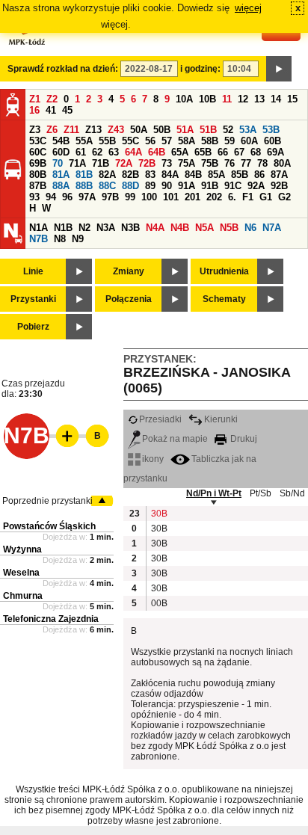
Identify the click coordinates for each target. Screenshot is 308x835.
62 (97, 152)
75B (209, 163)
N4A (155, 227)
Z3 (34, 129)
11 (227, 99)
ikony (153, 459)
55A (84, 141)
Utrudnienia (224, 271)
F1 (247, 197)
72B (146, 163)
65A (179, 152)
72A (123, 163)
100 (149, 197)
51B (208, 129)
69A (275, 152)
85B (239, 174)
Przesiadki (160, 419)
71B (100, 163)
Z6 (52, 129)
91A (186, 185)
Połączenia (128, 299)
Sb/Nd (292, 493)
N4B (179, 227)
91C (232, 185)
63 (113, 152)
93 (34, 197)
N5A (204, 227)
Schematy (224, 299)
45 (67, 110)
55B (107, 141)
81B (84, 174)
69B (37, 163)
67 (239, 152)
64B (156, 152)
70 (57, 163)
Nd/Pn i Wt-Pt (213, 493)
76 (229, 163)
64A (133, 152)
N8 (60, 238)
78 (262, 163)
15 (292, 99)
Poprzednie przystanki (47, 501)
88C (107, 185)
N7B (38, 238)
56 (150, 141)
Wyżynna (22, 549)
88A (61, 185)
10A (184, 99)
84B (193, 174)
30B (158, 513)
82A (107, 174)
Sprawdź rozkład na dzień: (62, 69)
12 (243, 99)
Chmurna (23, 596)
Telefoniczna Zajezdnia (51, 619)
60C (37, 152)
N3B (130, 227)
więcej (248, 7)
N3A (105, 227)
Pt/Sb (260, 493)
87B (37, 185)
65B (203, 152)
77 (246, 163)
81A (61, 174)
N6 (250, 227)
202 (214, 197)
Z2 (52, 99)
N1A (38, 227)
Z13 (93, 129)
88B (84, 185)
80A (282, 163)
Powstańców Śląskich (49, 526)
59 (229, 141)
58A (186, 141)
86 (259, 174)
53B (271, 129)
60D (61, 152)
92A (256, 185)
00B (158, 603)
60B (272, 141)
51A (185, 129)
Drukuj (242, 439)
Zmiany (128, 271)
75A (186, 163)
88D (130, 185)
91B (209, 185)
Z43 (116, 129)
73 (166, 163)
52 (228, 129)
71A (77, 163)
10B (207, 99)
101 (171, 197)
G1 (265, 197)
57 (166, 141)
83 (150, 174)
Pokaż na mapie (175, 439)
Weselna (21, 572)
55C (130, 141)
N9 (78, 238)
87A (279, 174)
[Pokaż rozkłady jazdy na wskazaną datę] (279, 68)
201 (192, 197)
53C (37, 141)
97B (110, 197)
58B (209, 141)
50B (161, 129)
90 (166, 185)
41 (51, 110)
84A (170, 174)
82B (130, 174)
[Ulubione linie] (62, 436)
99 (130, 197)
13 (259, 99)
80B (37, 174)
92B (279, 185)
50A (138, 129)
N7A (271, 227)
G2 (284, 197)
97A (87, 197)
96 (67, 197)
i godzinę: (200, 69)
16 (34, 110)
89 (150, 185)
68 (255, 152)
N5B (229, 227)
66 (223, 152)
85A (216, 174)
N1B (63, 227)
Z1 (34, 99)
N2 (84, 227)
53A (247, 129)
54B (61, 141)
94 (51, 197)
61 (81, 152)
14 (276, 99)
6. (232, 197)
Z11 (71, 129)
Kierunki (221, 419)
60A (249, 141)
